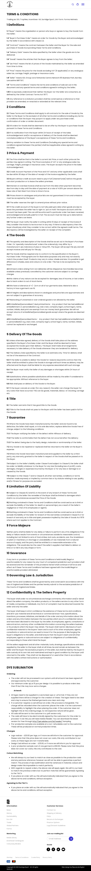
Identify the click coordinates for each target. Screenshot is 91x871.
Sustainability (12, 816)
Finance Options (53, 822)
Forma (9, 829)
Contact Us (51, 810)
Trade (9, 822)
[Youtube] (63, 849)
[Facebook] (48, 849)
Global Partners (12, 825)
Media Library (12, 838)
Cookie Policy (35, 857)
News (9, 810)
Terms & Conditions (22, 857)
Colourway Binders (14, 844)
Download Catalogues (15, 841)
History (9, 813)
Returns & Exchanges (55, 819)
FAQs (49, 816)
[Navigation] (83, 4)
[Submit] (71, 839)
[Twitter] (58, 849)
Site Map (9, 857)
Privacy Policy (47, 857)
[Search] (72, 4)
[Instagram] (53, 849)
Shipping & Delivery (54, 813)
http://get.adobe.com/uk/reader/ (47, 721)
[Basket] (77, 4)
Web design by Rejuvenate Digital (73, 867)
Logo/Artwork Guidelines (56, 825)
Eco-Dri (9, 819)
